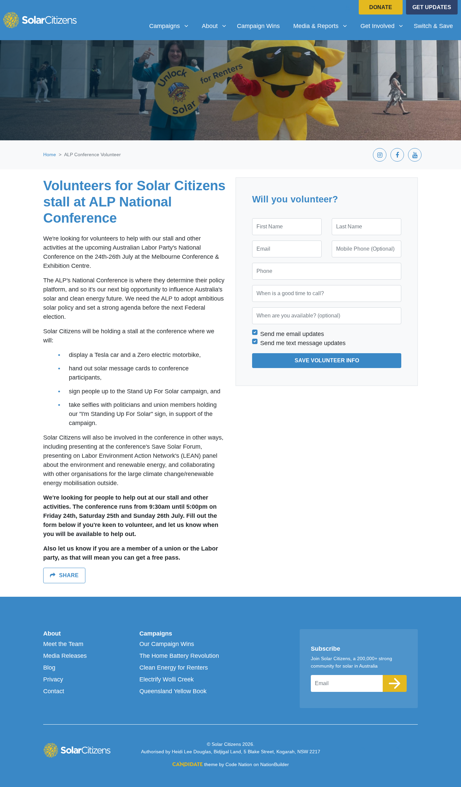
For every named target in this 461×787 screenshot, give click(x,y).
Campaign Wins (258, 26)
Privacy (53, 679)
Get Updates (431, 7)
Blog (49, 667)
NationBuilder (274, 764)
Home (49, 154)
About (52, 633)
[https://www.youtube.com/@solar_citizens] (347, 8)
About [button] (216, 25)
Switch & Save (433, 26)
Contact (53, 691)
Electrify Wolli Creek (166, 679)
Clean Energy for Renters (173, 667)
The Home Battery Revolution (179, 655)
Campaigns (155, 633)
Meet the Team (63, 644)
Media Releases (65, 655)
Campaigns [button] (171, 25)
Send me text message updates (303, 343)
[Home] (40, 20)
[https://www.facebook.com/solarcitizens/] (330, 8)
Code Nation (238, 764)
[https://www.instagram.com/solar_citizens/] (312, 8)
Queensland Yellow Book (173, 691)
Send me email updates (292, 334)
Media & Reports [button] (318, 25)
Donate (380, 7)
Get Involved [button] (384, 25)
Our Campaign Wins (166, 644)
